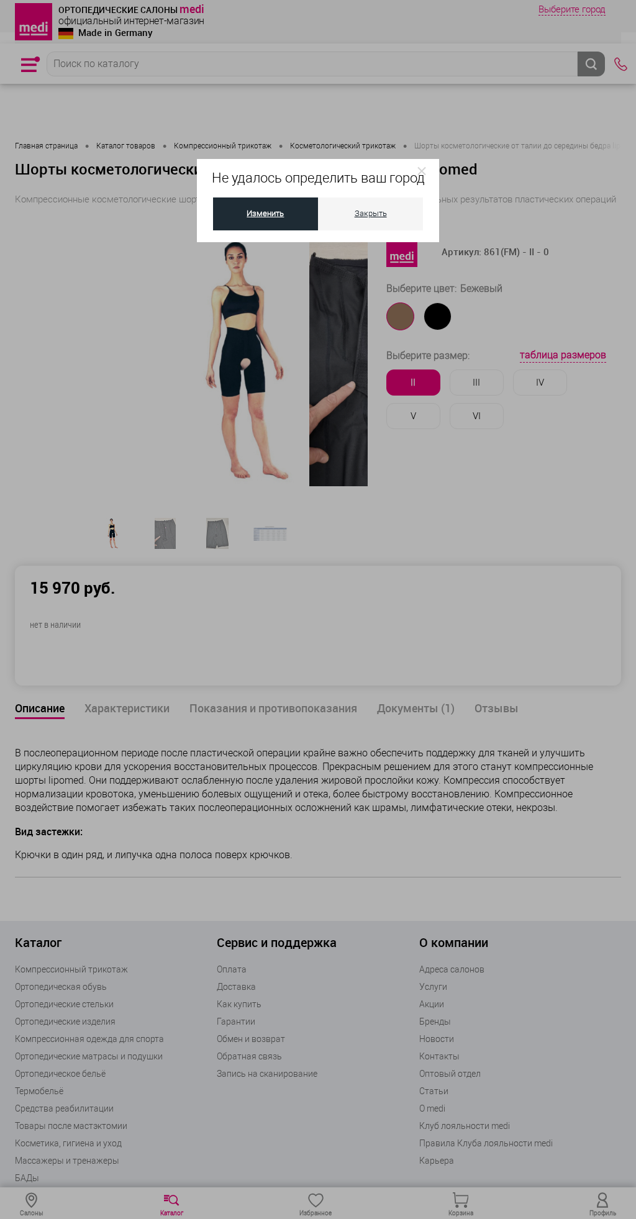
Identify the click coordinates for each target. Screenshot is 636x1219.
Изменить (265, 213)
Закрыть (371, 213)
